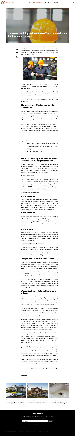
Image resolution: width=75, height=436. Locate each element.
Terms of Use (29, 431)
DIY (30, 2)
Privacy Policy (21, 431)
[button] (36, 406)
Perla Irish (9, 39)
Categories (54, 2)
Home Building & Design (13, 30)
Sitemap (39, 431)
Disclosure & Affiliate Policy (11, 431)
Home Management (18, 400)
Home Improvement (37, 2)
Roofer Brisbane (46, 94)
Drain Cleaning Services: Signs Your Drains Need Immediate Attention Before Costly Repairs (59, 403)
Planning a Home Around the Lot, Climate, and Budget (37, 403)
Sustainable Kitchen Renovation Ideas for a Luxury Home (39, 149)
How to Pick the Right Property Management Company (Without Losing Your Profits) (15, 403)
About (35, 431)
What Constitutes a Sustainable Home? (35, 151)
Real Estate (12, 400)
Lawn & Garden (46, 2)
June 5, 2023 (14, 39)
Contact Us (45, 431)
